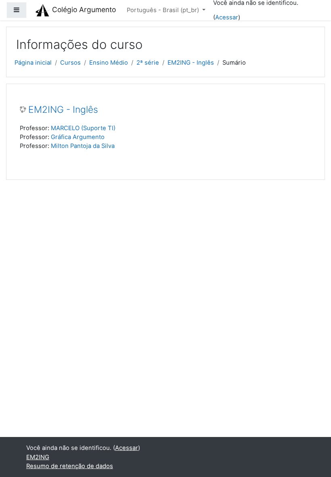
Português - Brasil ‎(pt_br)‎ (164, 10)
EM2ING (37, 457)
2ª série (147, 62)
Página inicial (33, 62)
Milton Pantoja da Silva (83, 146)
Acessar (226, 17)
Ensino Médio (108, 62)
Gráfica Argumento (78, 137)
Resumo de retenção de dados (69, 466)
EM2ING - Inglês (191, 62)
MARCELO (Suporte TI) (83, 128)
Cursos (70, 62)
